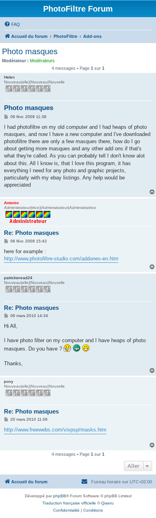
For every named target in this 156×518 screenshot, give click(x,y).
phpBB (59, 496)
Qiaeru (107, 503)
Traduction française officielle (69, 503)
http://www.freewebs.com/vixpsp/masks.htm (55, 430)
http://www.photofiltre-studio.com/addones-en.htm (61, 259)
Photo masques (30, 51)
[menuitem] (12, 24)
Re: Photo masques (31, 232)
